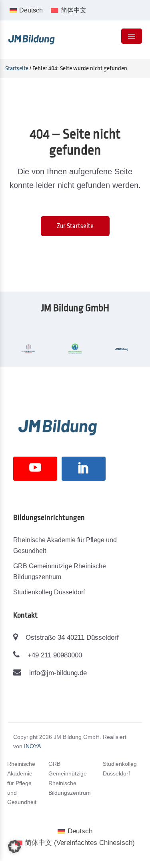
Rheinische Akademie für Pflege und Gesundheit (65, 545)
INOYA (32, 746)
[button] (14, 846)
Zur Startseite (75, 226)
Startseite (16, 68)
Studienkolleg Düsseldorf (49, 592)
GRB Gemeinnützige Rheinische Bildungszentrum (59, 571)
